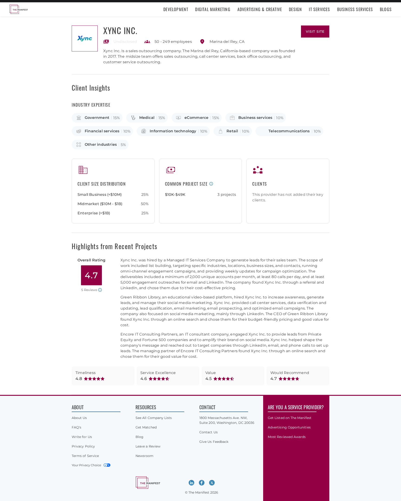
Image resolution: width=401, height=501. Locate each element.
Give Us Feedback (213, 442)
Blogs (386, 9)
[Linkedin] (191, 482)
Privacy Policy (83, 446)
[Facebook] (201, 482)
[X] (212, 482)
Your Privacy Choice (86, 465)
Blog (139, 437)
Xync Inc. (120, 30)
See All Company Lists (154, 418)
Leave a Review (148, 446)
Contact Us (208, 432)
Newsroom (145, 456)
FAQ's (76, 427)
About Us (79, 418)
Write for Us (82, 437)
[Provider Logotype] (85, 38)
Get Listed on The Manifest (289, 418)
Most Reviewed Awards (287, 437)
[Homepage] (18, 9)
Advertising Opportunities (289, 427)
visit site (315, 31)
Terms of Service (85, 456)
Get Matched (146, 427)
